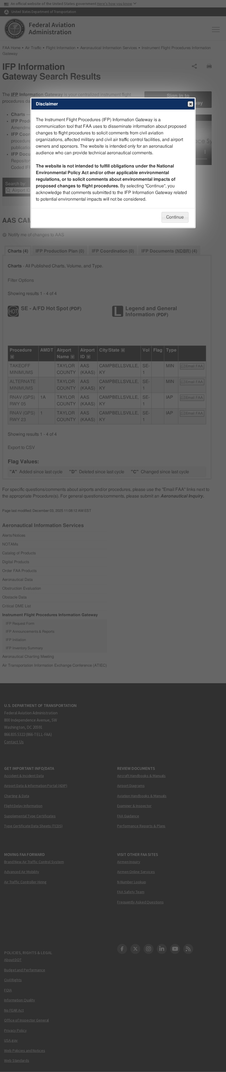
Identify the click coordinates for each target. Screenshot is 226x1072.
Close (190, 104)
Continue (175, 217)
